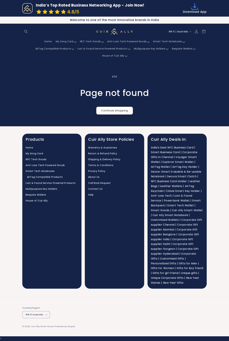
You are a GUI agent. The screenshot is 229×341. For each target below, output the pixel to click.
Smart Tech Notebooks (40, 171)
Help (91, 194)
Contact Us (95, 189)
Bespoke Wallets (36, 194)
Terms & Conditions (100, 165)
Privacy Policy (96, 171)
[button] (26, 31)
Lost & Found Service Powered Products (50, 183)
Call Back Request (99, 183)
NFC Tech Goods (36, 159)
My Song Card (34, 153)
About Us (93, 177)
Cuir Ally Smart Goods (42, 326)
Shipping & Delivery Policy (104, 159)
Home (29, 147)
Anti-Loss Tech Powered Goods (45, 165)
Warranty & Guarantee (102, 147)
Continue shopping (114, 110)
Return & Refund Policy (102, 153)
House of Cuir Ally (37, 200)
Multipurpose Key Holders (41, 189)
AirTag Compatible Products (44, 177)
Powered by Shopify (65, 326)
